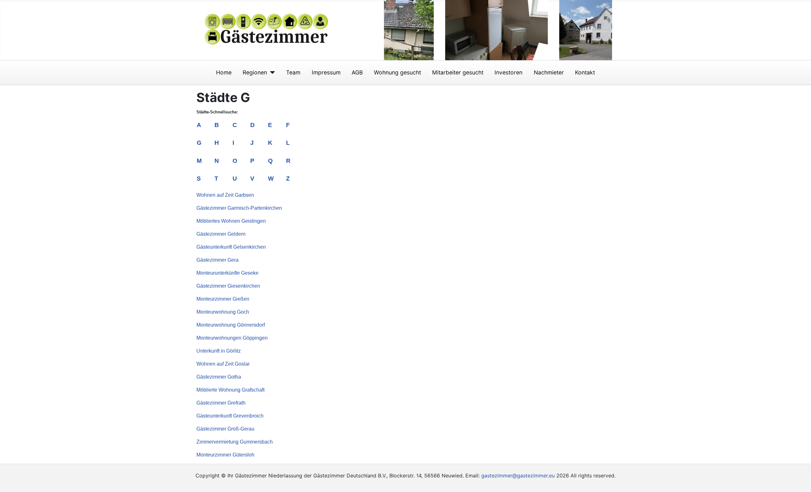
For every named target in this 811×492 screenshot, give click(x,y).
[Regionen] (271, 72)
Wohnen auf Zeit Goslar (223, 364)
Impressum (326, 72)
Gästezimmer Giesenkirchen (228, 286)
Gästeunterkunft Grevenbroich (230, 416)
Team (293, 72)
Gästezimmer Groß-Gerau (225, 428)
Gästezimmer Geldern (221, 234)
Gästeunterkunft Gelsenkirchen (231, 247)
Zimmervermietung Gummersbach (234, 441)
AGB (357, 72)
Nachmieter (549, 72)
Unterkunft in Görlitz (218, 351)
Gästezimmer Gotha (218, 377)
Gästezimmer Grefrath (221, 403)
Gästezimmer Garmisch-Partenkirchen (239, 208)
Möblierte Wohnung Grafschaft (230, 390)
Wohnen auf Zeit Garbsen (225, 195)
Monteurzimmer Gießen (222, 299)
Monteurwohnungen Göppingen (232, 338)
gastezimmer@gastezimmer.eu (518, 475)
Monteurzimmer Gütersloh (225, 454)
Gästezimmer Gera (217, 260)
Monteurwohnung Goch (222, 312)
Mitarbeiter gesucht (457, 72)
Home (224, 72)
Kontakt (585, 72)
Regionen (255, 72)
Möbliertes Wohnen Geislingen (231, 221)
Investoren (508, 72)
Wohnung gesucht (397, 72)
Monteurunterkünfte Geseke (227, 273)
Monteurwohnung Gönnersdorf (230, 325)
